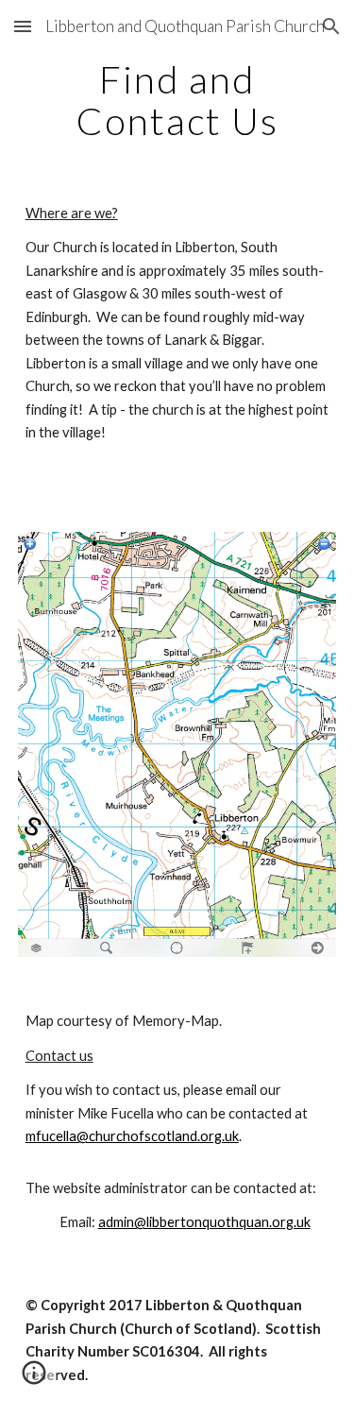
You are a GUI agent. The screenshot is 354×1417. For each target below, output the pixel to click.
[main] (177, 100)
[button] (22, 26)
